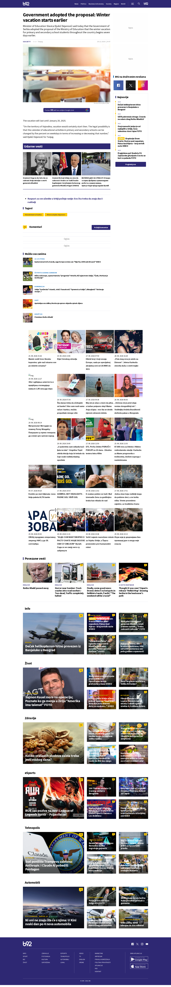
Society (108, 4)
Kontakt (98, 971)
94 (30, 314)
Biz (24, 959)
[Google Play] (139, 959)
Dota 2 (123, 805)
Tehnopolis (64, 956)
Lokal (62, 962)
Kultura (45, 959)
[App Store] (139, 966)
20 (30, 301)
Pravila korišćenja (102, 959)
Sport (25, 956)
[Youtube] (147, 944)
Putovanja (46, 956)
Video (81, 953)
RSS (96, 968)
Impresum (98, 956)
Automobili (64, 959)
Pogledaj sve (130, 164)
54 (30, 287)
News (76, 4)
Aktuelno (125, 695)
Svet (37, 300)
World (123, 4)
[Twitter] (131, 85)
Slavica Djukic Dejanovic (56, 215)
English (26, 585)
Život (25, 962)
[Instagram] (143, 85)
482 (30, 259)
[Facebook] (118, 85)
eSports (63, 953)
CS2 (90, 785)
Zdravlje (45, 953)
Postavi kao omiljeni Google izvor (59, 110)
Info (24, 953)
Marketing (99, 953)
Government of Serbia (34, 215)
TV (80, 956)
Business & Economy (96, 4)
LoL (26, 807)
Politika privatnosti (103, 962)
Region (116, 4)
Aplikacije (99, 965)
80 (30, 273)
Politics (83, 4)
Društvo (38, 314)
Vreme (81, 962)
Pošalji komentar (101, 227)
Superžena (46, 962)
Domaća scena (95, 805)
